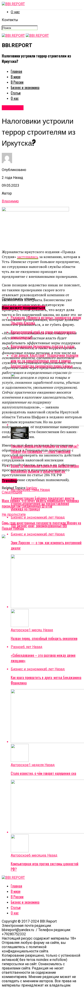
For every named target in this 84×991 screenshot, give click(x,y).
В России (17, 82)
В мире (15, 76)
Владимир (10, 201)
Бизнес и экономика (25, 87)
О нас (15, 12)
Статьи (16, 93)
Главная (16, 71)
